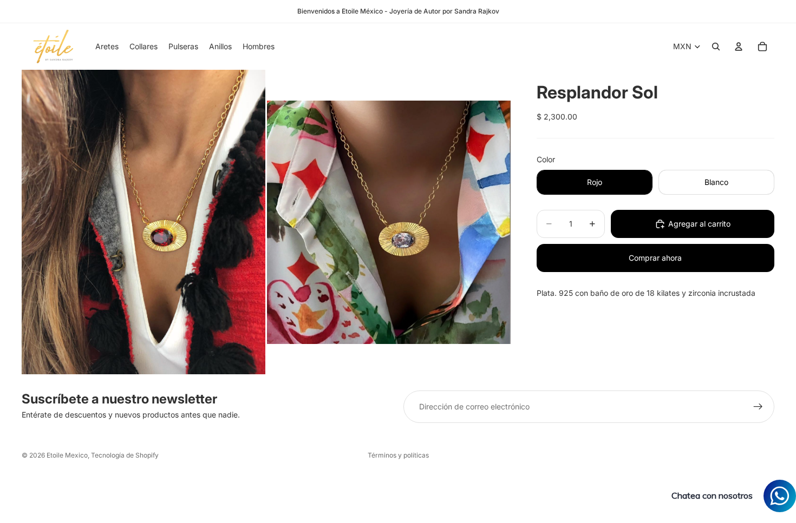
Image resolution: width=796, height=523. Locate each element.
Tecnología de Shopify (125, 455)
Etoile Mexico (67, 455)
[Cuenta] (739, 46)
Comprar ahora (655, 257)
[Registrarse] (758, 406)
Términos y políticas (398, 455)
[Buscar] (716, 46)
